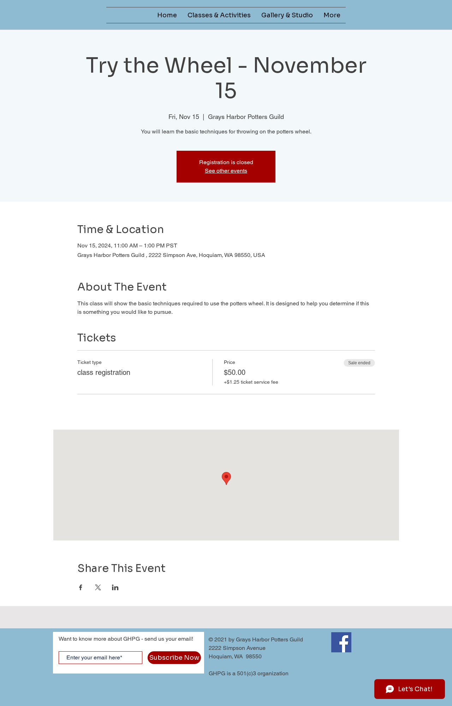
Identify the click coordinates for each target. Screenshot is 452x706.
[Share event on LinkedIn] (115, 587)
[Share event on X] (98, 587)
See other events (226, 170)
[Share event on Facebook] (80, 587)
